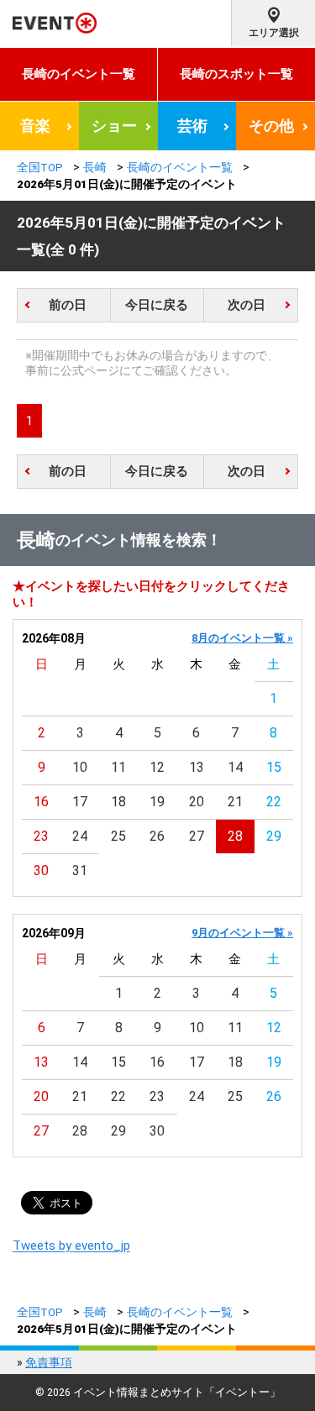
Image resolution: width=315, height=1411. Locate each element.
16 (41, 802)
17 (79, 802)
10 (79, 767)
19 (157, 802)
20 (196, 802)
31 (79, 871)
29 (273, 836)
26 (157, 836)
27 (196, 836)
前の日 (68, 304)
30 (41, 871)
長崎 (95, 167)
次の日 (246, 304)
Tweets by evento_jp (71, 1245)
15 (273, 767)
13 (196, 767)
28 (235, 836)
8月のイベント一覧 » (242, 637)
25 (118, 836)
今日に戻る (156, 304)
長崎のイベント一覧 (78, 73)
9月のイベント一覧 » (242, 932)
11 (118, 767)
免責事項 (48, 1362)
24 (79, 836)
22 (273, 802)
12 (157, 767)
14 (235, 767)
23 (41, 836)
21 (235, 802)
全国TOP (40, 167)
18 (118, 802)
